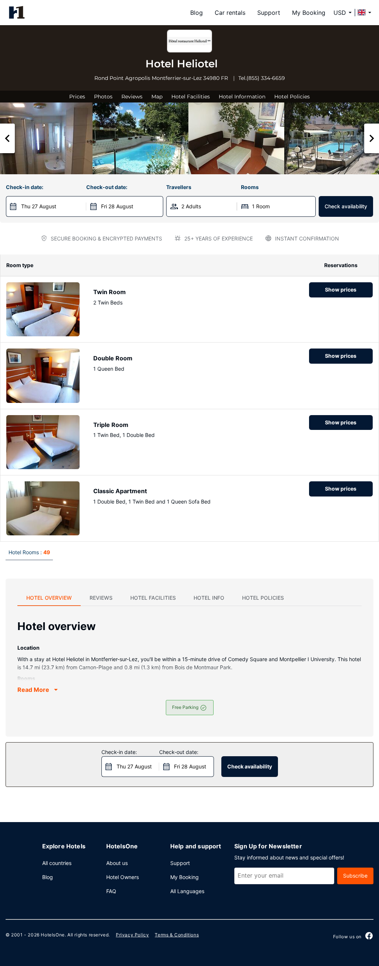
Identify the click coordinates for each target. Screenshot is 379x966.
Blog (196, 12)
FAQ (111, 891)
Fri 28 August (117, 206)
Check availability (346, 206)
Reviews (131, 96)
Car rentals (230, 12)
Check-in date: (24, 187)
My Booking (308, 12)
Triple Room (110, 424)
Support (268, 12)
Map (156, 96)
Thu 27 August (38, 206)
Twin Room (109, 292)
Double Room (113, 358)
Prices (77, 96)
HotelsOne (52, 935)
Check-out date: (106, 187)
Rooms (250, 187)
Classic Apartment (120, 491)
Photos (103, 96)
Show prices (340, 289)
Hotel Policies (292, 96)
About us (117, 863)
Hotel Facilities (190, 96)
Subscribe (355, 875)
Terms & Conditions (177, 935)
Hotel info (209, 598)
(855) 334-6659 (265, 78)
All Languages (187, 891)
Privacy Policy (132, 935)
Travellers (178, 187)
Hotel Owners (122, 877)
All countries (56, 863)
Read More (33, 689)
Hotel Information (242, 96)
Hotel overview (49, 598)
